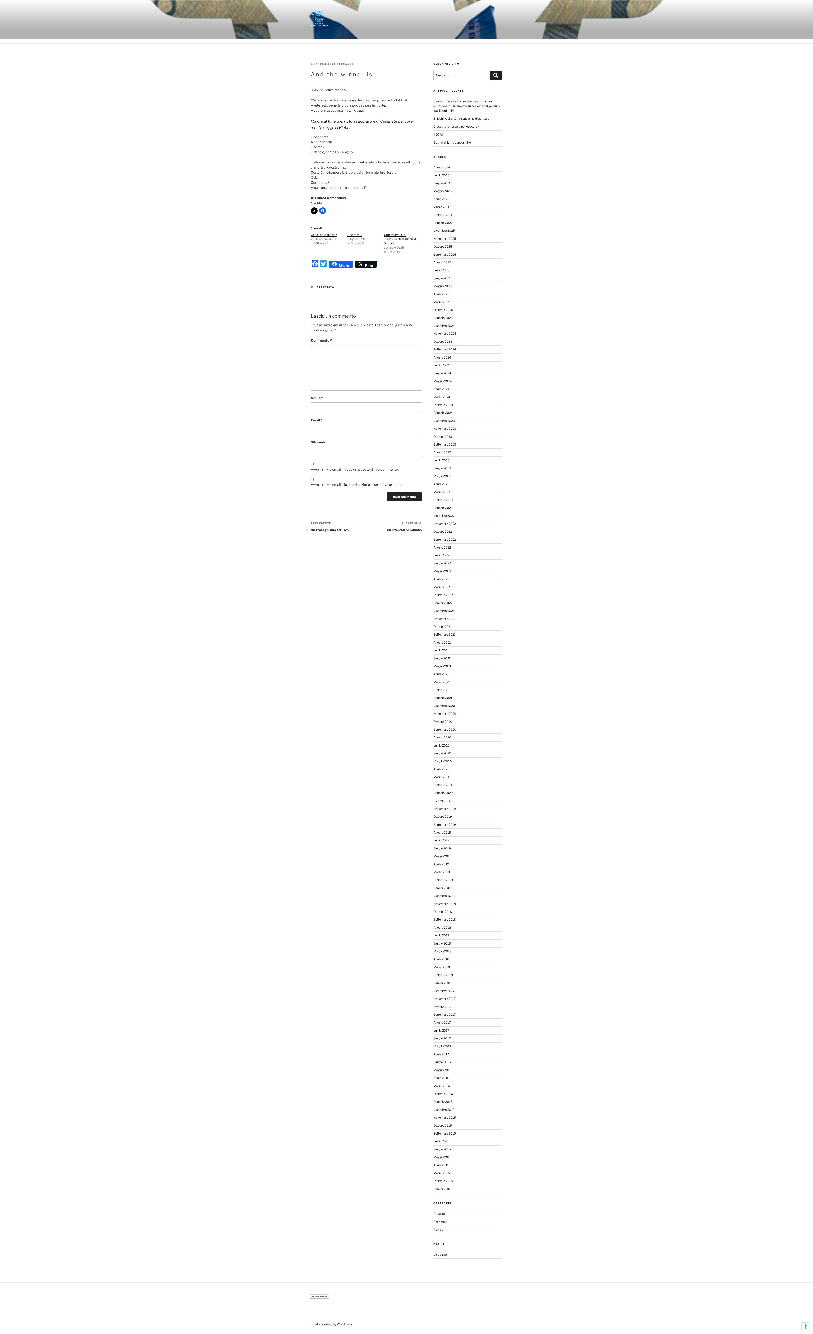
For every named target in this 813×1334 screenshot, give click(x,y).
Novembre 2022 (444, 523)
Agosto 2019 (442, 832)
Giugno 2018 (442, 943)
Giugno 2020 (442, 753)
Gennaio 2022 (442, 603)
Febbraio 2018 (443, 975)
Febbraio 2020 (443, 785)
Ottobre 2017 (442, 1006)
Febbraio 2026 (443, 215)
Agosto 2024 (442, 357)
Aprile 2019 (441, 864)
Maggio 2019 (442, 856)
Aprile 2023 (441, 484)
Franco (347, 63)
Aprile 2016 (441, 1078)
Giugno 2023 (442, 468)
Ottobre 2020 (442, 721)
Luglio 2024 (441, 365)
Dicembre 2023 (444, 421)
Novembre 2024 (444, 333)
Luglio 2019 (441, 840)
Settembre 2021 (444, 634)
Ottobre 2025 (442, 246)
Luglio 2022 (441, 555)
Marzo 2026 (441, 207)
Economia (440, 1221)
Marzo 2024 (441, 397)
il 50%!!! (438, 134)
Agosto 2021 (442, 642)
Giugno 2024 (442, 373)
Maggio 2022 (442, 571)
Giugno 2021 (442, 658)
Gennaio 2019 (442, 888)
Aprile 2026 (441, 199)
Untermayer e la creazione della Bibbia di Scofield (400, 239)
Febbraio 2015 (443, 1181)
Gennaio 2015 (442, 1189)
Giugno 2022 (442, 563)
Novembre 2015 (444, 1117)
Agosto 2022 (442, 547)
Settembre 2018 (444, 919)
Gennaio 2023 (443, 508)
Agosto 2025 (442, 262)
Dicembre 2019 (444, 801)
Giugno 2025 (442, 278)
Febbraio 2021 (443, 690)
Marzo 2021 (441, 682)
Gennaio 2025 (443, 318)
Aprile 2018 (441, 959)
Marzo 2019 (441, 872)
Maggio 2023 (442, 476)
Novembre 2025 (444, 238)
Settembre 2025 (444, 254)
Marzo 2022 (441, 587)
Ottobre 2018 (442, 911)
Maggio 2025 (442, 286)
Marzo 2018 (441, 967)
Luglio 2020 (441, 745)
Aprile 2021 (441, 674)
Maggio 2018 (442, 951)
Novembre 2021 (444, 619)
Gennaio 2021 (442, 698)
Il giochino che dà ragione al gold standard (461, 118)
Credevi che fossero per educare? (456, 126)
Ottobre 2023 (442, 436)
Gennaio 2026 (443, 222)
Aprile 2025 (441, 294)
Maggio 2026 (442, 191)
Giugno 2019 (442, 848)
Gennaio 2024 (443, 412)
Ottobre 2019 (442, 816)
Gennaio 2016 (442, 1101)
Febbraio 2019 (443, 880)
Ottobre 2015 (442, 1125)
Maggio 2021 (442, 666)
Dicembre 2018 (444, 896)
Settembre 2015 (444, 1133)
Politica (438, 1229)
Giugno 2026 (442, 183)
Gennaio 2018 (442, 983)
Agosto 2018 (442, 927)
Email (316, 420)
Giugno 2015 (442, 1149)
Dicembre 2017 (443, 991)
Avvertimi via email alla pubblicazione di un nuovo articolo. (356, 485)
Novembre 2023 (444, 428)
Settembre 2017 (444, 1014)
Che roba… (354, 235)
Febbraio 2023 (443, 500)
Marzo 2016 (441, 1086)
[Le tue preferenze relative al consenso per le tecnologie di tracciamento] (806, 1327)
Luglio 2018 (441, 935)
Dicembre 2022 (444, 515)
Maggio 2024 (442, 381)
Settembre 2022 (444, 539)
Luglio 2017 (441, 1030)
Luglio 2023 (441, 460)
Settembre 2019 (444, 824)
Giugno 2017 (442, 1038)
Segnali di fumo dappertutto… (453, 142)
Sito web (318, 442)
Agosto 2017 (442, 1022)
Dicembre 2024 (444, 325)
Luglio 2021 (441, 650)
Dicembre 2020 (444, 706)
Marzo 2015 (441, 1173)
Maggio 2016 (442, 1070)
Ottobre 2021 (442, 626)
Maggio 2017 (442, 1046)
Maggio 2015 (442, 1157)
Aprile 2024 (441, 389)
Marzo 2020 (441, 777)
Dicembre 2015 (444, 1109)
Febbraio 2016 (443, 1094)
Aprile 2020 (441, 769)
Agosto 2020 (442, 737)
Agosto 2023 (442, 452)
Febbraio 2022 (443, 595)
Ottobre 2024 (442, 341)
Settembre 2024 (444, 349)
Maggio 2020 (442, 761)
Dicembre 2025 (444, 230)
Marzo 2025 (441, 302)
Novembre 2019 (444, 808)
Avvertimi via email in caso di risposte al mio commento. (355, 469)
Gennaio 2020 (443, 793)
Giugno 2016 (442, 1062)
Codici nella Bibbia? (324, 235)
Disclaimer (440, 1254)
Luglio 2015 (441, 1141)
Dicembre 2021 (443, 610)
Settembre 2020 (444, 729)
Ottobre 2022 (442, 531)
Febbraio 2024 (443, 405)
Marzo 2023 (441, 492)
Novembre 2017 (444, 998)
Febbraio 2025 (443, 310)
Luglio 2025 (441, 270)
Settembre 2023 (444, 444)
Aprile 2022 (441, 579)
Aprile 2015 (441, 1165)
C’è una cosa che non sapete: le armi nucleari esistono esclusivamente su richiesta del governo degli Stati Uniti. (466, 105)
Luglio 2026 (441, 175)
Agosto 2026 (442, 167)
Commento (321, 340)
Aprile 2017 (441, 1054)
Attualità (326, 286)
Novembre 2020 (444, 713)
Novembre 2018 (444, 904)
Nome (317, 398)
